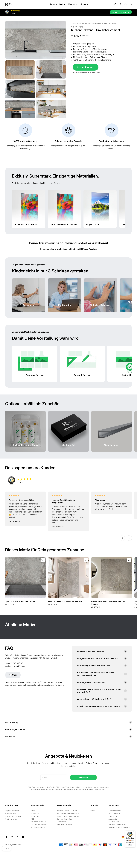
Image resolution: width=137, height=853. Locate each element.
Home (73, 23)
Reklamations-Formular (13, 816)
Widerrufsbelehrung (38, 827)
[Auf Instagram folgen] (12, 836)
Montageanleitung (11, 819)
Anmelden (83, 777)
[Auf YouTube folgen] (23, 836)
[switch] (130, 845)
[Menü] (133, 832)
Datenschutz (35, 816)
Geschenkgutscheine (64, 824)
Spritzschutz (113, 816)
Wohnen (71, 4)
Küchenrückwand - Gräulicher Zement (104, 23)
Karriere (92, 811)
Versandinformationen (38, 822)
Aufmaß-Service (62, 822)
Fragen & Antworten (12, 811)
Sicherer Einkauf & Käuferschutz (68, 816)
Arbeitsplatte (113, 819)
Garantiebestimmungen (39, 824)
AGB (32, 819)
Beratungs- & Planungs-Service (68, 813)
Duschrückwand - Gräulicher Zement (65, 601)
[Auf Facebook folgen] (6, 836)
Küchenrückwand (83, 23)
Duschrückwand (114, 813)
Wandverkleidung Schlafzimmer (119, 827)
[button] (25, 521)
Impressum (35, 813)
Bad (61, 4)
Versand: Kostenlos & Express (67, 811)
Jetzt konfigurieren (85, 67)
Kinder (83, 4)
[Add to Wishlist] (43, 560)
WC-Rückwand (114, 822)
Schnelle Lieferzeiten (64, 819)
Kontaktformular (10, 813)
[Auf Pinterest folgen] (17, 836)
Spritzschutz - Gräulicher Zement (20, 601)
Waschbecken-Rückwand (117, 824)
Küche (52, 4)
